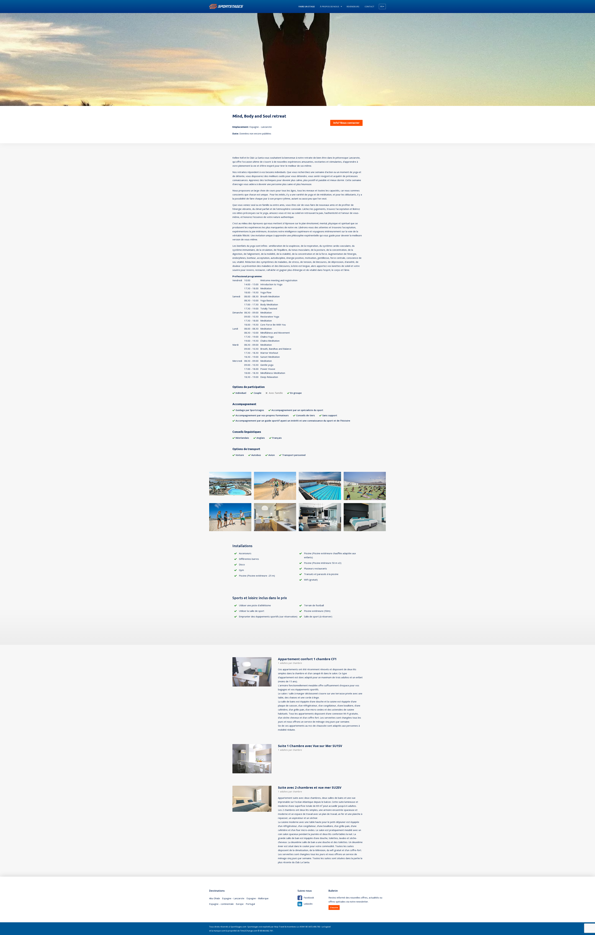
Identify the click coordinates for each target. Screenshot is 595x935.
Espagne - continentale (221, 903)
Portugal (250, 903)
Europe (240, 903)
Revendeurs (353, 6)
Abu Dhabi (214, 898)
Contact (369, 6)
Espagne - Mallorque (258, 898)
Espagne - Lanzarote (233, 898)
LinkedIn (308, 903)
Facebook (309, 897)
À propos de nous (329, 6)
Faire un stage (307, 6)
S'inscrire (334, 907)
